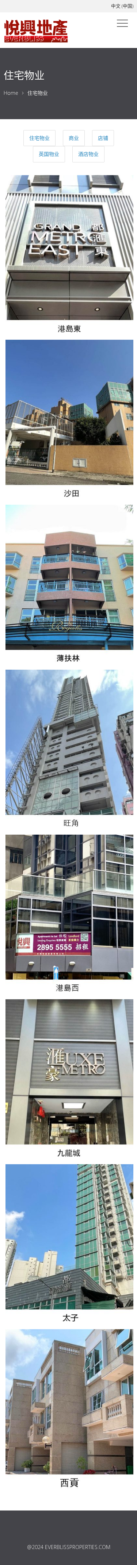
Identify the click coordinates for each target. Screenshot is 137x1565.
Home (11, 92)
